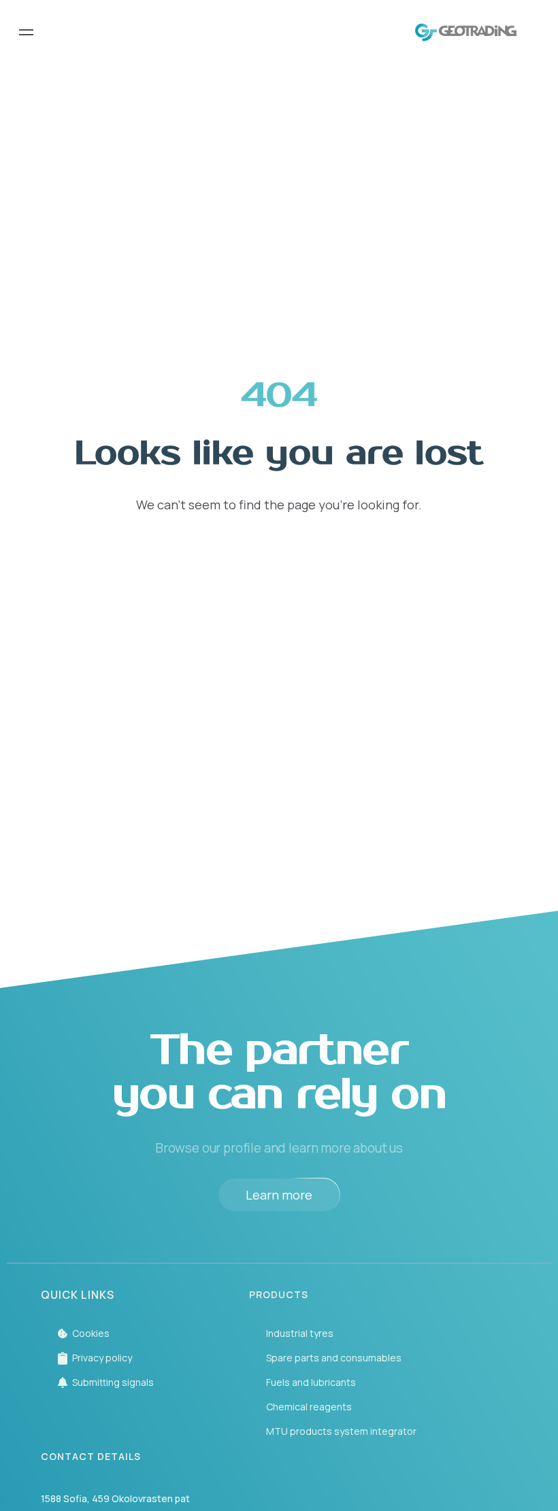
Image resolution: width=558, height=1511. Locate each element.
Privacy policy (102, 1357)
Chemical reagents (309, 1406)
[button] (279, 1194)
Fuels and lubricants (311, 1382)
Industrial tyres (299, 1333)
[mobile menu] (26, 32)
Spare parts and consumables (333, 1357)
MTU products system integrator (341, 1431)
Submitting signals (113, 1382)
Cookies (91, 1333)
